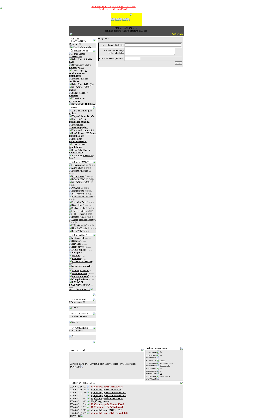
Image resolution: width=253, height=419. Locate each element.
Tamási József (78, 165)
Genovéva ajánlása (165, 366)
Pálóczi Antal (78, 176)
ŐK (161, 352)
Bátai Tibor (77, 205)
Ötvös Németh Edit (81, 182)
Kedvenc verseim (165, 376)
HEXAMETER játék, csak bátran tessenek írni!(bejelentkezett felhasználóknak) (114, 7)
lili (160, 371)
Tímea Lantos (78, 211)
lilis (161, 368)
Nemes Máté (78, 190)
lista (161, 374)
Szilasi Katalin (79, 208)
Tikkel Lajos (78, 214)
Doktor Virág (78, 217)
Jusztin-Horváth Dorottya (84, 220)
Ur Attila (76, 188)
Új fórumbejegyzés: (107, 398)
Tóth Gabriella (79, 225)
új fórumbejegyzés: (106, 389)
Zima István (77, 168)
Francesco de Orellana (82, 196)
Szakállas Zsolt (79, 202)
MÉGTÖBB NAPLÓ (79, 289)
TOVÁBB (75, 366)
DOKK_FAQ (78, 179)
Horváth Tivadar (79, 228)
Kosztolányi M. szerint (166, 363)
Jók (161, 355)
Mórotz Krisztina (80, 171)
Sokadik (162, 360)
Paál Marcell (78, 193)
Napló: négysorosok (100, 401)
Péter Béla (77, 231)
